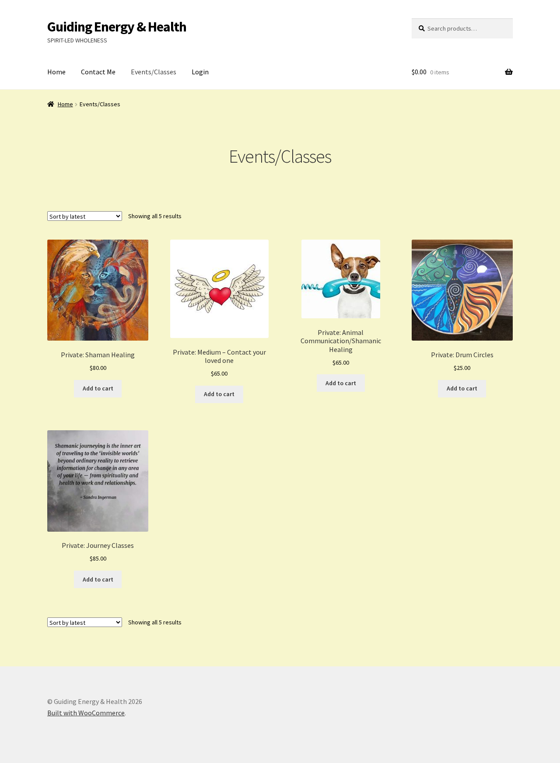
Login (200, 71)
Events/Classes (153, 71)
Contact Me (98, 71)
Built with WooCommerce (86, 712)
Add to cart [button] (98, 388)
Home (56, 71)
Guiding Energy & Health (116, 26)
